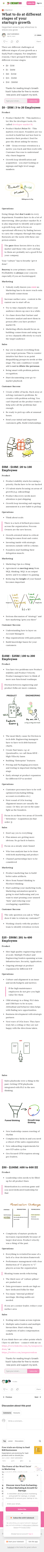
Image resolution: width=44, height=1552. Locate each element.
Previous (9, 1397)
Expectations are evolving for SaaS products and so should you (15, 1454)
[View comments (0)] (12, 41)
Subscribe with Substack (23, 1518)
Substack (10, 1547)
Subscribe (31, 3)
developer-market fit (22, 124)
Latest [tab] (10, 1441)
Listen (39, 35)
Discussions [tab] (19, 1441)
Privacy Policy (25, 1527)
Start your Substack (16, 1541)
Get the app (33, 1541)
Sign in (39, 3)
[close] (37, 1475)
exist (33, 287)
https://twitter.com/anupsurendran (19, 1352)
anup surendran (13, 34)
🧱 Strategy (7, 10)
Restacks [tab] (16, 1413)
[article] (22, 1454)
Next (36, 1397)
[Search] (40, 1441)
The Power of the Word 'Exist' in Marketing (16, 1467)
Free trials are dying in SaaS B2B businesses (16, 1448)
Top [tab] (4, 1441)
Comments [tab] (7, 1413)
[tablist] (11, 1413)
